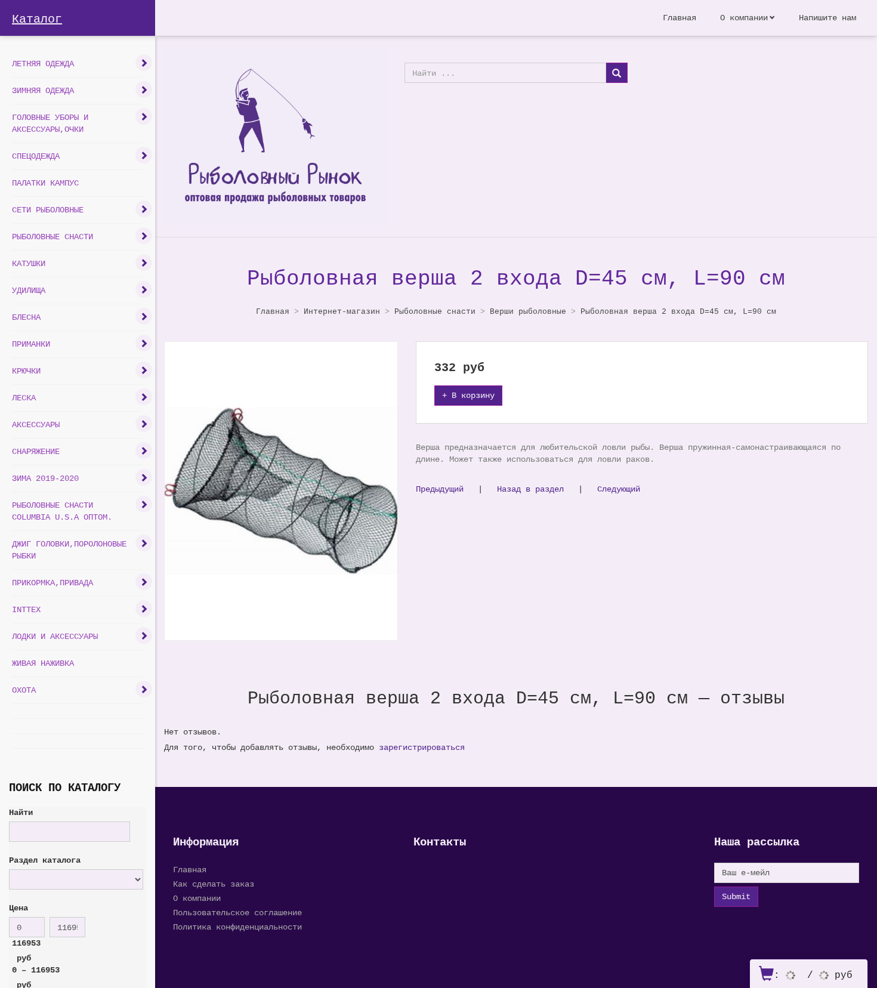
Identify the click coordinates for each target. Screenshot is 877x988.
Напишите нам (827, 18)
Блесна (26, 317)
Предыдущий (440, 489)
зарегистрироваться (422, 747)
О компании (744, 18)
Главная (679, 18)
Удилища (28, 290)
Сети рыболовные (48, 210)
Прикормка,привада (52, 583)
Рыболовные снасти (52, 236)
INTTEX (26, 609)
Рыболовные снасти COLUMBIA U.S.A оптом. (62, 511)
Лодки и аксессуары (55, 636)
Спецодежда (36, 156)
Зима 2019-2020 (45, 478)
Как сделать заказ (213, 884)
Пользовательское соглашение (237, 912)
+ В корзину (468, 395)
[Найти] (617, 73)
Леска (24, 398)
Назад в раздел (530, 489)
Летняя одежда (43, 63)
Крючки (26, 371)
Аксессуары (36, 424)
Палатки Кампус (45, 183)
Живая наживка (43, 663)
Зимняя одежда (43, 90)
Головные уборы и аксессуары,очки (50, 123)
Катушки (28, 263)
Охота (24, 690)
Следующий (618, 489)
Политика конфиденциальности (237, 927)
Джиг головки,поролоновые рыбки (69, 550)
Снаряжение (36, 451)
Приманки (31, 344)
